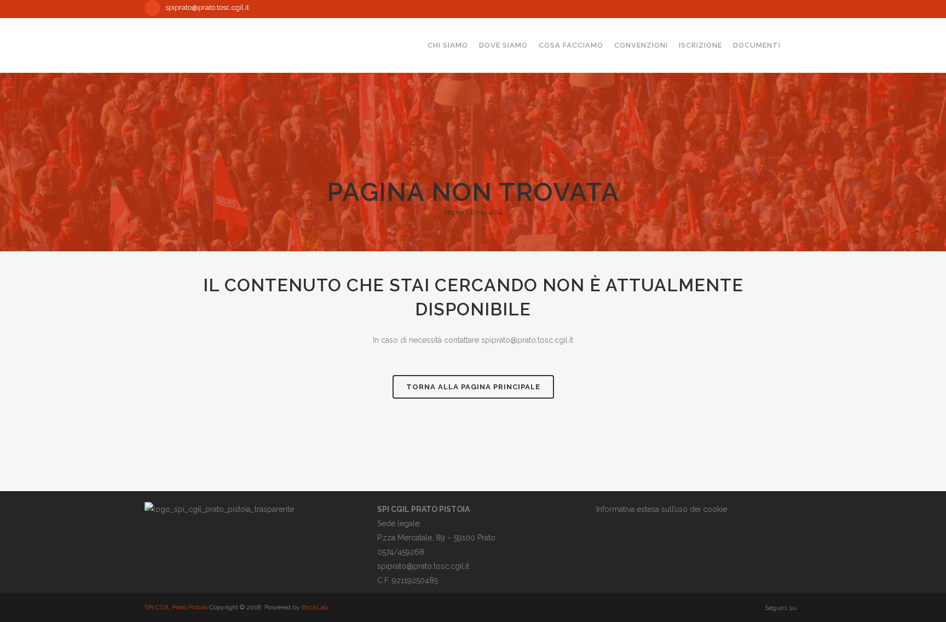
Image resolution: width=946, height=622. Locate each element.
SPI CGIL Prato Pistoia (176, 607)
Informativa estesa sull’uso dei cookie (661, 509)
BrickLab (315, 607)
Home (454, 212)
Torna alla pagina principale (473, 387)
